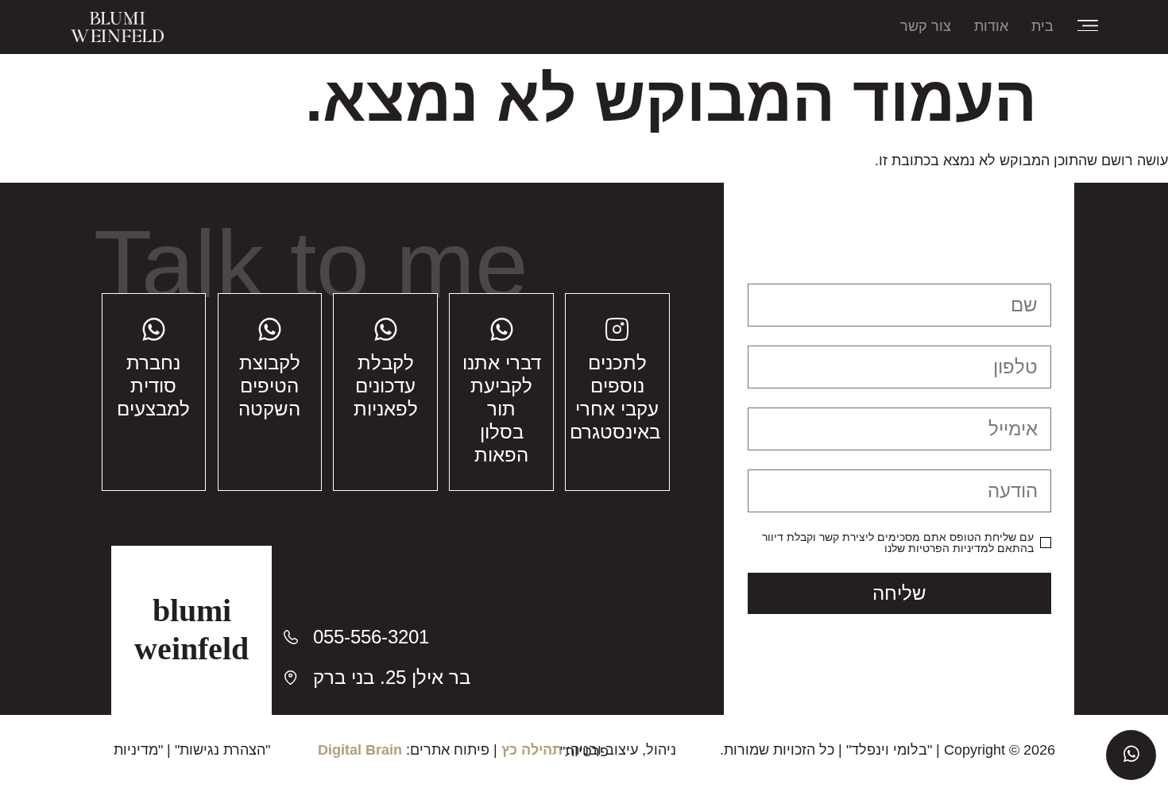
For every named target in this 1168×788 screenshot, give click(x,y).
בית (1042, 26)
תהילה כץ (532, 750)
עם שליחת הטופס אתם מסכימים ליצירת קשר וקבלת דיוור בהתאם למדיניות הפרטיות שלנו (898, 542)
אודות (991, 26)
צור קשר (925, 26)
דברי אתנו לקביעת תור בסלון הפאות (501, 408)
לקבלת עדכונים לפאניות (386, 385)
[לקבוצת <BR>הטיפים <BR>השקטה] (269, 329)
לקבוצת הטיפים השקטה (269, 385)
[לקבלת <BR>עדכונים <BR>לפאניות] (385, 329)
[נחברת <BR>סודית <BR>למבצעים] (153, 329)
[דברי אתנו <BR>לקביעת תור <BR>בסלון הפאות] (501, 329)
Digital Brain (360, 750)
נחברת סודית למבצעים (153, 385)
